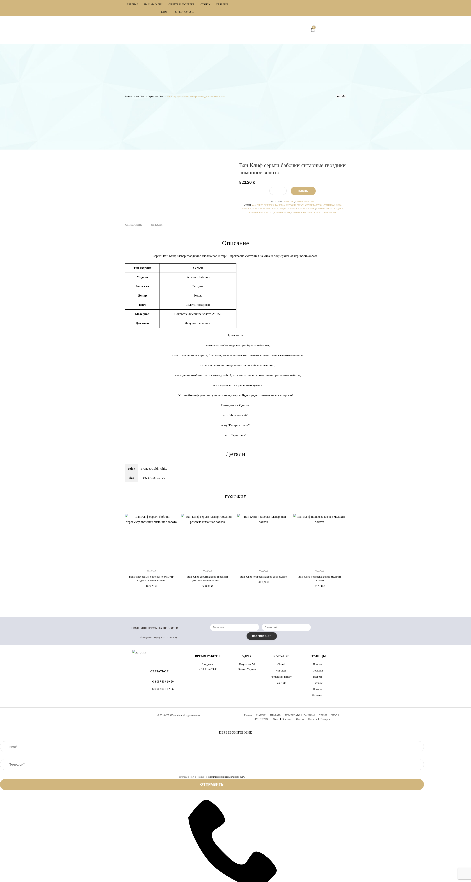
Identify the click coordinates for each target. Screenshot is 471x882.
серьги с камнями (301, 212)
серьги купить (282, 212)
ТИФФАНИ (275, 715)
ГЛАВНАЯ (132, 4)
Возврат (317, 676)
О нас (276, 719)
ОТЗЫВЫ (205, 4)
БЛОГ (164, 12)
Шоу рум (318, 683)
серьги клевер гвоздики (329, 209)
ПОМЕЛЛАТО (292, 715)
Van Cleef (140, 96)
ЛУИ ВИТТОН (261, 719)
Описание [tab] (133, 224)
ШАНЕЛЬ (261, 715)
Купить (303, 191)
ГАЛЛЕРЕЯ (222, 4)
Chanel (281, 664)
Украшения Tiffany (281, 676)
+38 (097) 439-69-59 (183, 12)
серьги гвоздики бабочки (285, 209)
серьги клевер (307, 209)
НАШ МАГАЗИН (153, 4)
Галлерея (325, 719)
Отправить (212, 784)
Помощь (317, 664)
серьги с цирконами (324, 212)
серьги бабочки (313, 205)
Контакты (287, 719)
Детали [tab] (156, 224)
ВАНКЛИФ (309, 715)
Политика (317, 695)
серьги (300, 205)
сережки (291, 205)
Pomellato (281, 683)
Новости (317, 689)
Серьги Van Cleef (155, 96)
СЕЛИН (323, 715)
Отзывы (300, 719)
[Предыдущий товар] (338, 96)
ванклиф (280, 205)
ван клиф (269, 205)
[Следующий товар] (343, 96)
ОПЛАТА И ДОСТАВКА (181, 4)
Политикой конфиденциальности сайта (227, 777)
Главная (128, 96)
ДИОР (334, 715)
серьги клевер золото (261, 212)
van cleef (257, 205)
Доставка (318, 670)
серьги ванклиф (261, 209)
